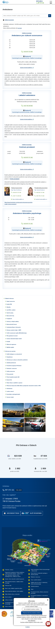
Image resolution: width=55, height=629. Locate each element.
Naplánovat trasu (13, 513)
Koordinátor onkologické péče (13, 394)
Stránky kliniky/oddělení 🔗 (27, 67)
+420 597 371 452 (28, 223)
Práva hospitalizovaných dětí (13, 377)
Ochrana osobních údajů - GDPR (14, 330)
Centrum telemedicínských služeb (14, 338)
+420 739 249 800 (28, 105)
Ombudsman (9, 388)
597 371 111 (9, 490)
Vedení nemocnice (11, 301)
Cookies (27, 627)
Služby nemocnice (11, 371)
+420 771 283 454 (17, 195)
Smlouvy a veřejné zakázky (13, 321)
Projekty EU (9, 318)
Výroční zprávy (10, 312)
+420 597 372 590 (28, 51)
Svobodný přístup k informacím (14, 327)
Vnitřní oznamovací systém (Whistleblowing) (16, 333)
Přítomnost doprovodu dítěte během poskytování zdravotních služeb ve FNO (24, 385)
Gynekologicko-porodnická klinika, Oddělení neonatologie (27, 57)
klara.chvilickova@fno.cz (18, 199)
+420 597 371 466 (28, 157)
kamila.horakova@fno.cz (41, 199)
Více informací (31, 620)
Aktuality (8, 307)
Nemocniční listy (10, 315)
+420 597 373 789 (17, 192)
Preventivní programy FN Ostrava (14, 365)
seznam (20, 28)
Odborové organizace (11, 344)
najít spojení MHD (36, 513)
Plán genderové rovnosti (12, 335)
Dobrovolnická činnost (12, 324)
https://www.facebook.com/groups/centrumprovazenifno (18, 202)
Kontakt (8, 341)
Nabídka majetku (10, 347)
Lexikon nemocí (10, 391)
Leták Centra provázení (10, 204)
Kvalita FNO (9, 304)
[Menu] (51, 1)
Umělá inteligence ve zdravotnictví (14, 354)
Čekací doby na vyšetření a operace (14, 382)
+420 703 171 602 (40, 195)
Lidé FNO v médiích (11, 310)
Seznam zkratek (10, 397)
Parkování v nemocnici (12, 368)
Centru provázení (14, 178)
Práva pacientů (10, 374)
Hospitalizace (10, 357)
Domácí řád (9, 379)
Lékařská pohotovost (11, 362)
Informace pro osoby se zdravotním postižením (17, 359)
